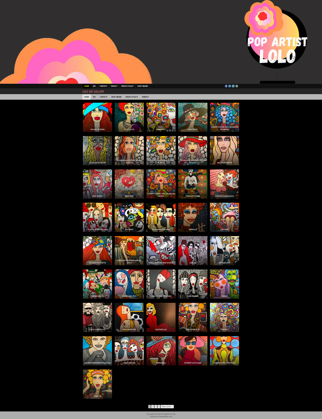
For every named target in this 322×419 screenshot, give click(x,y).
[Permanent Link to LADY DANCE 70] (192, 317)
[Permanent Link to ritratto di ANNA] (97, 117)
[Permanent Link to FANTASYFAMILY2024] (224, 184)
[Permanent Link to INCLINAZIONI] (129, 317)
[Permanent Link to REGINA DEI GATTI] (97, 250)
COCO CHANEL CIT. (97, 330)
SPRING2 (224, 330)
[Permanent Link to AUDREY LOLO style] (192, 350)
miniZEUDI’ (161, 129)
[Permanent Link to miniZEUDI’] (161, 117)
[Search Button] (236, 86)
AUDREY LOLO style (192, 363)
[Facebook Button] (226, 86)
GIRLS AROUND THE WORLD (161, 263)
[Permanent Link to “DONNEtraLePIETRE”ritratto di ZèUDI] (161, 150)
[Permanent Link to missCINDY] (192, 117)
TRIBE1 (224, 296)
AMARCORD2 (97, 296)
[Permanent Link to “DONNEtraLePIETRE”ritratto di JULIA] (129, 150)
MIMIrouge (161, 363)
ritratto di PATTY (224, 163)
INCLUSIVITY (129, 363)
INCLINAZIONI (129, 330)
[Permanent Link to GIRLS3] (192, 250)
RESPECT (129, 196)
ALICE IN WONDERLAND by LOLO (129, 261)
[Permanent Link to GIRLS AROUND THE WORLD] (161, 250)
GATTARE (224, 229)
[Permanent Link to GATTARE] (224, 217)
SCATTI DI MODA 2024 (97, 229)
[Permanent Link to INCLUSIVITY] (129, 350)
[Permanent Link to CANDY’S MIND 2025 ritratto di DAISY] (161, 184)
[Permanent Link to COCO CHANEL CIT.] (97, 317)
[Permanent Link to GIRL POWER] (192, 284)
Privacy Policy (127, 86)
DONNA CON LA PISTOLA (225, 363)
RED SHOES (97, 196)
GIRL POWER (192, 296)
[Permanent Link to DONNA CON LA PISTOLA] (224, 350)
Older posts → (167, 407)
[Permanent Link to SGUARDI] (129, 217)
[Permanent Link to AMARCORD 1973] (129, 284)
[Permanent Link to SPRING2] (224, 317)
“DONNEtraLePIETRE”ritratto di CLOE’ (192, 161)
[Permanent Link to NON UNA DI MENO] (97, 150)
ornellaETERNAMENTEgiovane (97, 363)
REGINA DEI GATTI (97, 263)
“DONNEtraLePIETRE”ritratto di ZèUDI (161, 161)
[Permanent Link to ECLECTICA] (129, 117)
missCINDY (193, 129)
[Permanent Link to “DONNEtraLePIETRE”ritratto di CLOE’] (192, 150)
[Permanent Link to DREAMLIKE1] (224, 250)
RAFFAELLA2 (161, 330)
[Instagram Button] (229, 86)
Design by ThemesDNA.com (161, 416)
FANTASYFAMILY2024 (224, 196)
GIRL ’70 (97, 396)
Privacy (114, 86)
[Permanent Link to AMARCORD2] (97, 284)
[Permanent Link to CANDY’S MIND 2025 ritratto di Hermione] (224, 117)
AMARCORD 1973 (129, 296)
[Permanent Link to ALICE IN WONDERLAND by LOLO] (129, 250)
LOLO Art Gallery (93, 91)
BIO (94, 86)
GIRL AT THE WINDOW (161, 296)
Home (86, 86)
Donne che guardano (161, 229)
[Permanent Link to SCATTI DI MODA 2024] (97, 217)
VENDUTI (145, 97)
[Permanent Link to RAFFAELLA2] (161, 317)
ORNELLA (193, 229)
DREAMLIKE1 (224, 263)
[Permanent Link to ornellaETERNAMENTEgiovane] (97, 350)
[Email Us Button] (233, 86)
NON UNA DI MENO (97, 163)
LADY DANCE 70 (193, 330)
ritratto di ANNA (97, 129)
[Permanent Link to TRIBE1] (224, 284)
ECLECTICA (129, 129)
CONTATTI (103, 86)
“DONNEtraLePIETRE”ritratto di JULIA (129, 161)
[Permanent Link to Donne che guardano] (161, 217)
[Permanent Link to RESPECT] (129, 184)
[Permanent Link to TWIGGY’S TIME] (192, 184)
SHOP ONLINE (142, 86)
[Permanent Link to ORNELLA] (192, 217)
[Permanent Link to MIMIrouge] (161, 350)
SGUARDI (129, 229)
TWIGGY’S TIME (193, 196)
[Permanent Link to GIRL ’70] (97, 384)
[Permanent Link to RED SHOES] (97, 184)
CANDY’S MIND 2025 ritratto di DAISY (161, 195)
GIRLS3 (193, 263)
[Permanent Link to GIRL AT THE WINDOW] (161, 284)
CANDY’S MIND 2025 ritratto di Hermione (224, 128)
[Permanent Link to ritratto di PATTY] (224, 150)
